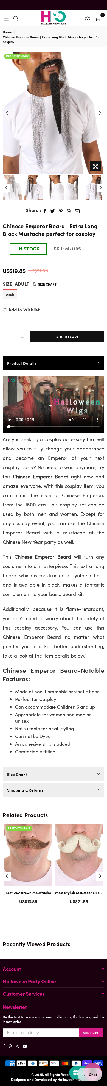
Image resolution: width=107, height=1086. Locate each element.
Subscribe (91, 1033)
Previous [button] (7, 113)
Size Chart (47, 284)
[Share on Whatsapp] (69, 210)
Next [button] (100, 113)
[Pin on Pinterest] (61, 210)
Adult (10, 294)
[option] (53, 113)
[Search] (16, 18)
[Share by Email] (77, 210)
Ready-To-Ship (17, 56)
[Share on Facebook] (45, 210)
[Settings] (87, 18)
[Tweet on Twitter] (52, 210)
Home (7, 32)
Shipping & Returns (25, 790)
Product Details (22, 363)
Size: (30, 284)
